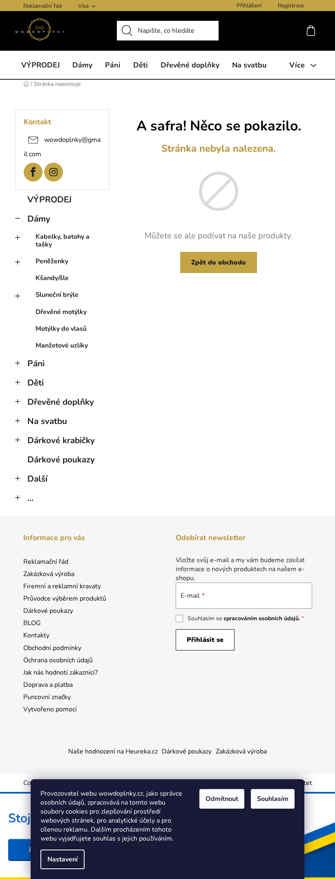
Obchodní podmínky (52, 648)
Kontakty (36, 635)
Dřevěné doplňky (60, 402)
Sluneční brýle (57, 294)
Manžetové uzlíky (62, 345)
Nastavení (62, 859)
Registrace (291, 5)
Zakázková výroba (48, 574)
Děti (35, 382)
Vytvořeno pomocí (50, 709)
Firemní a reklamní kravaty (62, 586)
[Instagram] (53, 172)
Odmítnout (221, 798)
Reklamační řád (42, 6)
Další (37, 478)
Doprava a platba (48, 684)
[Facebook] (33, 172)
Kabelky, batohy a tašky (62, 240)
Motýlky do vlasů (61, 328)
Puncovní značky (47, 697)
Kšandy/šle (52, 278)
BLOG (32, 623)
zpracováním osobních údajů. (261, 618)
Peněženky (52, 261)
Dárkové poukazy (61, 459)
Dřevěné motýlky (61, 311)
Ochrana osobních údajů (58, 660)
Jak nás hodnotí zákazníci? (60, 672)
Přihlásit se (205, 639)
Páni (36, 363)
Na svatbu (47, 421)
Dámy (38, 218)
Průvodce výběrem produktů (64, 598)
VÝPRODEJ (49, 199)
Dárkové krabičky (61, 440)
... (30, 498)
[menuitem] (40, 65)
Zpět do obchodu (218, 262)
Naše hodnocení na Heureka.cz (113, 751)
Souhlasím (272, 798)
